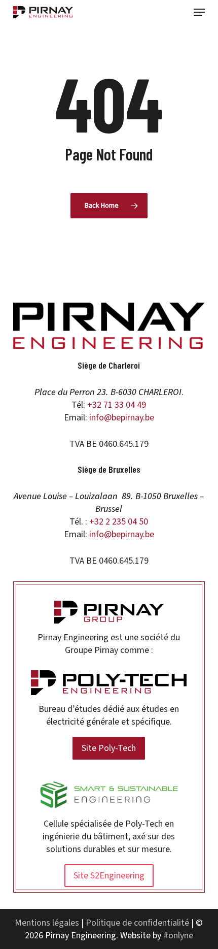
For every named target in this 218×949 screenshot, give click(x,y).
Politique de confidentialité (137, 923)
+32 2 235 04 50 (118, 521)
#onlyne (178, 935)
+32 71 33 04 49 (116, 405)
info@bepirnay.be (121, 417)
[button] (199, 12)
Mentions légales (47, 923)
